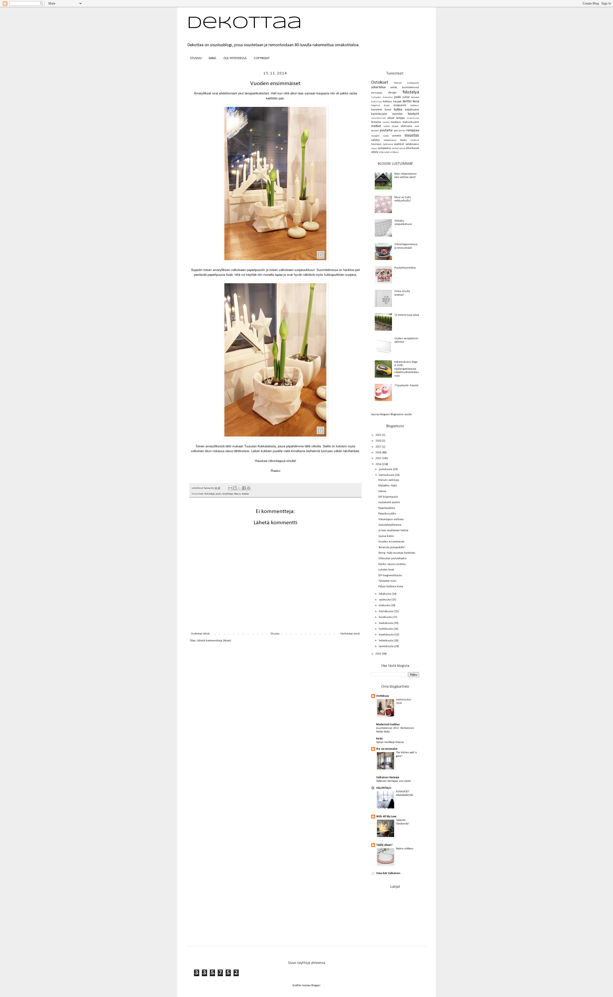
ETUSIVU (196, 58)
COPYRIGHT (262, 58)
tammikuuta (386, 646)
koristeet (376, 109)
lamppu (400, 118)
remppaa (412, 130)
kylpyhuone (412, 109)
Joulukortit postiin (389, 502)
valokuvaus (412, 144)
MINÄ (212, 58)
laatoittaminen (378, 118)
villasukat (384, 152)
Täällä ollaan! (384, 845)
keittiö (407, 101)
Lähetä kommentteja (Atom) (214, 640)
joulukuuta (386, 469)
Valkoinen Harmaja (387, 777)
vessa (402, 148)
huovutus (388, 97)
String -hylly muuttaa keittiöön (396, 553)
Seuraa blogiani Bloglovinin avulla (391, 414)
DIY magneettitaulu (390, 575)
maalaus (396, 122)
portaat (375, 130)
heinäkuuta (386, 611)
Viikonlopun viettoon (391, 519)
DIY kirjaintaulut (388, 497)
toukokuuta (386, 623)
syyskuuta (385, 599)
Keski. (379, 738)
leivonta (376, 122)
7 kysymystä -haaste (406, 385)
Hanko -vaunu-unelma (392, 564)
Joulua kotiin (386, 536)
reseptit (375, 136)
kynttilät (397, 114)
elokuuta (385, 605)
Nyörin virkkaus (404, 848)
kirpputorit (400, 105)
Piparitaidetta (386, 508)
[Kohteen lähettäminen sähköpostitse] (230, 488)
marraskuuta (387, 475)
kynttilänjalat (379, 114)
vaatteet (399, 144)
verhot (395, 148)
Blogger (315, 985)
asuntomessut (410, 87)
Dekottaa (244, 23)
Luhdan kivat (386, 569)
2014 (378, 464)
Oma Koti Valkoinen (388, 873)
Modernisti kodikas (388, 724)
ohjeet (395, 126)
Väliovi (382, 491)
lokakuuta (385, 594)
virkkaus (394, 152)
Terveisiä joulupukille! (391, 547)
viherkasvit (412, 148)
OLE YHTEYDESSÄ (235, 58)
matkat (376, 126)
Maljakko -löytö (387, 485)
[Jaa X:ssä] (239, 488)
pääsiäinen (399, 130)
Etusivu (275, 633)
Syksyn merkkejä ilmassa (390, 742)
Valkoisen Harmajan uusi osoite (393, 781)
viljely (374, 152)
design (392, 92)
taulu (403, 140)
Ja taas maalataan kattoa (393, 530)
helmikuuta (386, 640)
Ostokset (379, 82)
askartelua (378, 87)
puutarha (386, 130)
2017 (378, 446)
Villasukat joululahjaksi (392, 558)
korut (388, 109)
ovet (416, 126)
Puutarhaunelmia (405, 267)
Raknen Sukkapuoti (406, 83)
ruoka (386, 136)
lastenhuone (413, 118)
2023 (378, 435)
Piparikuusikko (387, 513)
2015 (378, 458)
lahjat (390, 118)
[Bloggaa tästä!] (235, 488)
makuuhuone (411, 122)
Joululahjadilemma (389, 525)
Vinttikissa (382, 696)
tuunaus (376, 144)
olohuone (406, 126)
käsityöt (413, 114)
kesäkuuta (385, 617)
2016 (378, 452)
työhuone (388, 144)
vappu (374, 148)
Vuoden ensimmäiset (391, 541)
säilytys (375, 140)
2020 (378, 440)
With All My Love (386, 816)
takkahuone (390, 140)
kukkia (245, 494)
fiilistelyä (209, 494)
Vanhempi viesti (350, 633)
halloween (376, 97)
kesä (416, 101)
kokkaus (414, 105)
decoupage (376, 93)
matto (386, 126)
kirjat (387, 105)
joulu (218, 494)
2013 (378, 653)
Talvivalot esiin (387, 581)
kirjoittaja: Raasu (231, 494)
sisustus (411, 135)
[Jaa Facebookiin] (244, 488)
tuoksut (415, 140)
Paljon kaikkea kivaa (390, 586)
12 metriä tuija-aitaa (406, 315)
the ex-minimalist (386, 749)
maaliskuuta (386, 634)
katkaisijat (376, 102)
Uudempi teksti (200, 633)
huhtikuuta (386, 629)
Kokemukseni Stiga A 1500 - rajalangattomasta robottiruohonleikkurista (406, 369)
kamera (415, 97)
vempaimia (384, 148)
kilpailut (375, 105)
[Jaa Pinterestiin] (248, 488)
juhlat (406, 97)
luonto (386, 122)
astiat (393, 87)
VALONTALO (383, 788)
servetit (396, 135)
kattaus (387, 101)
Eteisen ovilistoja (388, 480)
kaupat (397, 101)
